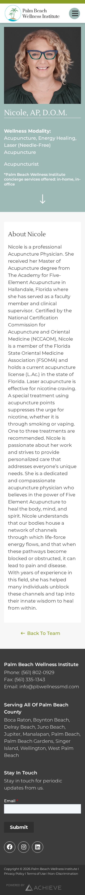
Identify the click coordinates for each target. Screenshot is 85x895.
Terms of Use (36, 873)
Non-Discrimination (63, 873)
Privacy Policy (14, 873)
